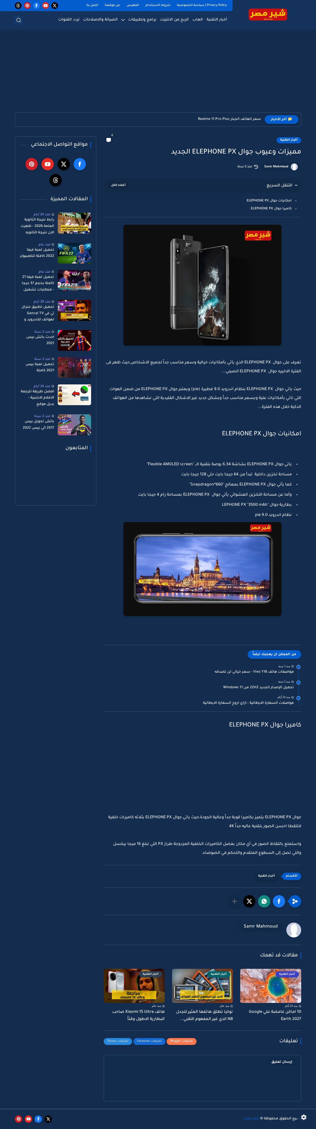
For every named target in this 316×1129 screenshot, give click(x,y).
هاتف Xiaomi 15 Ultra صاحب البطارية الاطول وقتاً (138, 1015)
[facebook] (36, 5)
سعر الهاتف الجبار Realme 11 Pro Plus (229, 119)
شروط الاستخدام (158, 5)
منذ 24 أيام (42, 215)
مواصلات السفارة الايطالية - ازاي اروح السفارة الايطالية (248, 703)
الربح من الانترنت (174, 20)
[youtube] (45, 5)
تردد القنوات (68, 20)
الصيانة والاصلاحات (100, 20)
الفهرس (133, 5)
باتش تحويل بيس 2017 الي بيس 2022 (38, 425)
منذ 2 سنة (42, 332)
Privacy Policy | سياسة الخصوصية (202, 5)
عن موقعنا (112, 5)
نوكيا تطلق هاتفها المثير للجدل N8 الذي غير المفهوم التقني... (204, 1015)
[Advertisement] (158, 74)
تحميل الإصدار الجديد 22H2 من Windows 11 (258, 688)
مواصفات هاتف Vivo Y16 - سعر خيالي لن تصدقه (254, 672)
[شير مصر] (268, 14)
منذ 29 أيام (42, 302)
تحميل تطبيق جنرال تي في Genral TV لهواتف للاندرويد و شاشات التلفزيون (37, 314)
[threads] (18, 5)
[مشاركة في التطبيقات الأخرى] (234, 901)
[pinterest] (27, 5)
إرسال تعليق (281, 1062)
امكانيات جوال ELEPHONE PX (269, 201)
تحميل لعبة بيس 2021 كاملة (40, 367)
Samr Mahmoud (276, 167)
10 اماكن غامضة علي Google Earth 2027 (275, 1015)
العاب (198, 20)
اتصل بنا (92, 5)
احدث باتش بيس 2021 (40, 340)
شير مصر (251, 1119)
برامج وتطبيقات (142, 20)
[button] (279, 901)
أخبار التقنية (217, 20)
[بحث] (18, 20)
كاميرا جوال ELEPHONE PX (271, 209)
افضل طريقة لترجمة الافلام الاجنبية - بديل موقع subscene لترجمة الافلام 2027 (37, 399)
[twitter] (54, 5)
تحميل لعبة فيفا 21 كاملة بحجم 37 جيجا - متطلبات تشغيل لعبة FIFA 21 (38, 284)
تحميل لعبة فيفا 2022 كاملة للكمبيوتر (37, 253)
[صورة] (74, 223)
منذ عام (44, 244)
